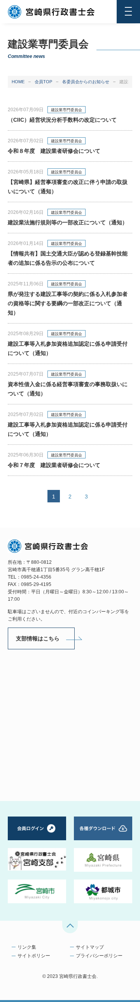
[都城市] (103, 891)
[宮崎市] (37, 891)
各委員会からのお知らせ (85, 81)
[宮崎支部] (37, 859)
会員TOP (43, 81)
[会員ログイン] (37, 828)
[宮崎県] (103, 860)
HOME (18, 81)
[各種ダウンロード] (103, 828)
